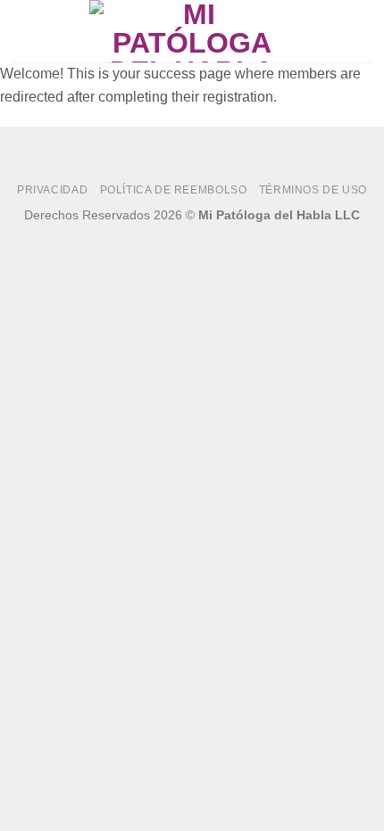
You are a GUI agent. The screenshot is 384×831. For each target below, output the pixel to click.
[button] (24, 31)
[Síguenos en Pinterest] (217, 239)
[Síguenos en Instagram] (192, 239)
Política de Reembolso (173, 190)
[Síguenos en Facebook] (166, 239)
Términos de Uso (313, 190)
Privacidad (52, 190)
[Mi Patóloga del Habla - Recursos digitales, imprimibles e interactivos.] (192, 31)
